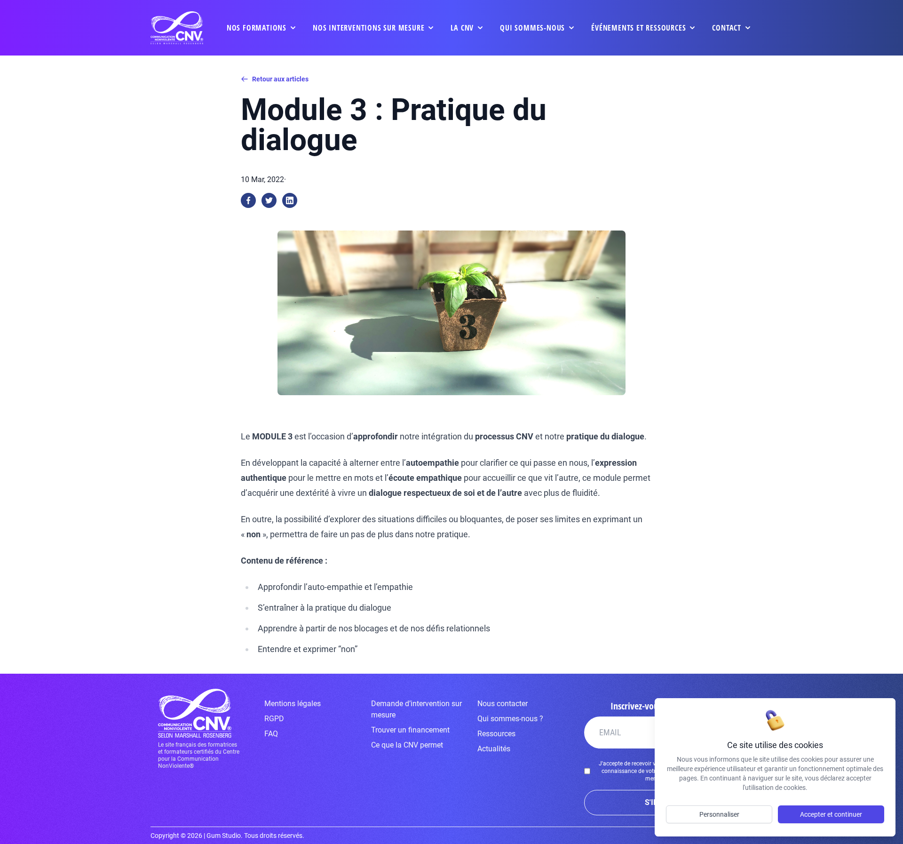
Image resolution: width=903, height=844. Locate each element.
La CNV (462, 28)
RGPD (274, 718)
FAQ (271, 733)
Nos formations (256, 28)
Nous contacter (502, 703)
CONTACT (726, 28)
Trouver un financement (410, 729)
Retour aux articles (280, 79)
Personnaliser (719, 814)
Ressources (496, 733)
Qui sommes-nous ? (510, 718)
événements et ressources (638, 28)
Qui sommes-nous (532, 28)
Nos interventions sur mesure (368, 28)
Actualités (493, 748)
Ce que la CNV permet (407, 744)
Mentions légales (292, 703)
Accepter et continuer (831, 814)
